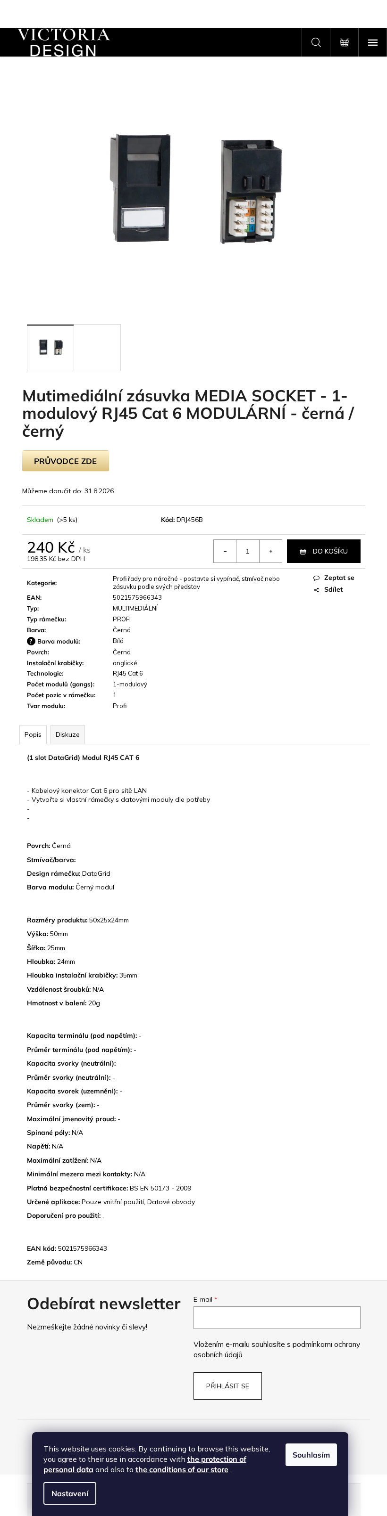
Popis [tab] (33, 734)
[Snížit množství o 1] (225, 551)
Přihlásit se (227, 1386)
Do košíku (330, 551)
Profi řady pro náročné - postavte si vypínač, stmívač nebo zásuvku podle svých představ (196, 582)
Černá (122, 630)
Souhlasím (311, 1454)
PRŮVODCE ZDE (65, 461)
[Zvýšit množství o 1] (270, 551)
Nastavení (69, 1493)
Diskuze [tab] (68, 734)
